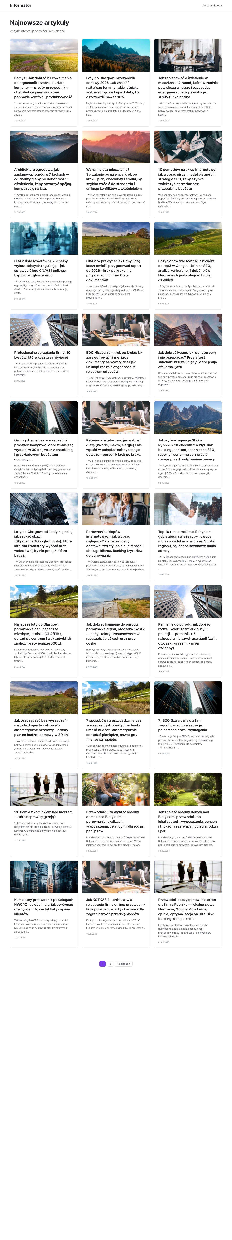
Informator (20, 5)
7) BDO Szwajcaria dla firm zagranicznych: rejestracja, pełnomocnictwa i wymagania (182, 725)
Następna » (124, 963)
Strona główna (212, 5)
